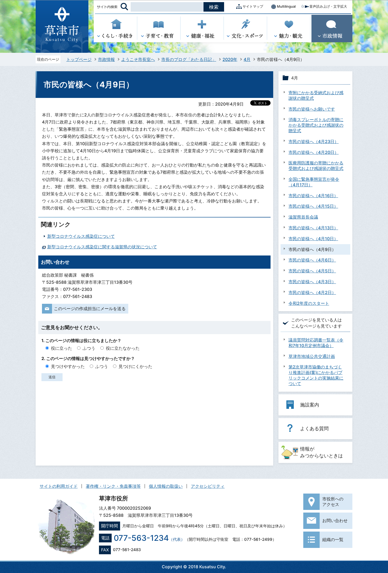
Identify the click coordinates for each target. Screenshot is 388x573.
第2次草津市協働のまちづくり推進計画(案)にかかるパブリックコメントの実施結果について (315, 375)
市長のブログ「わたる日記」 (188, 59)
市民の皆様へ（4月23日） (313, 141)
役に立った (61, 348)
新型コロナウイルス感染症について (81, 236)
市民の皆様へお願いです (311, 109)
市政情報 (106, 59)
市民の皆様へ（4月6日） (312, 260)
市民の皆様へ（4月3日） (312, 281)
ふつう (89, 348)
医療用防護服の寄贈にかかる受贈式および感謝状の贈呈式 (315, 165)
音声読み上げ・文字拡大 (328, 6)
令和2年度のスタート (308, 303)
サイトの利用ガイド (59, 486)
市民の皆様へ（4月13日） (313, 227)
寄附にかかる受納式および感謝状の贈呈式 (315, 95)
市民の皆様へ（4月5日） (312, 270)
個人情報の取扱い (166, 486)
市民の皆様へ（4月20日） (313, 152)
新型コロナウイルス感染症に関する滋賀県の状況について (102, 246)
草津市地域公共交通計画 (311, 356)
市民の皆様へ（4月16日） (313, 195)
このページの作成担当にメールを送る (90, 308)
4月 (247, 59)
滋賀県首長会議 (303, 217)
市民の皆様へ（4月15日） (313, 206)
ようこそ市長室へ (138, 59)
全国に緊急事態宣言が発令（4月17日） (313, 182)
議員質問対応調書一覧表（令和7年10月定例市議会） (315, 342)
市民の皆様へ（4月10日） (313, 238)
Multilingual (286, 6)
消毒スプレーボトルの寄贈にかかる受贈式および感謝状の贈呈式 (315, 125)
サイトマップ (253, 6)
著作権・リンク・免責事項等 (113, 486)
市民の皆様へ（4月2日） (312, 292)
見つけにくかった (135, 366)
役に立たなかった (123, 348)
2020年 (230, 59)
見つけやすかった (68, 366)
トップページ (79, 59)
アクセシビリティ (208, 486)
